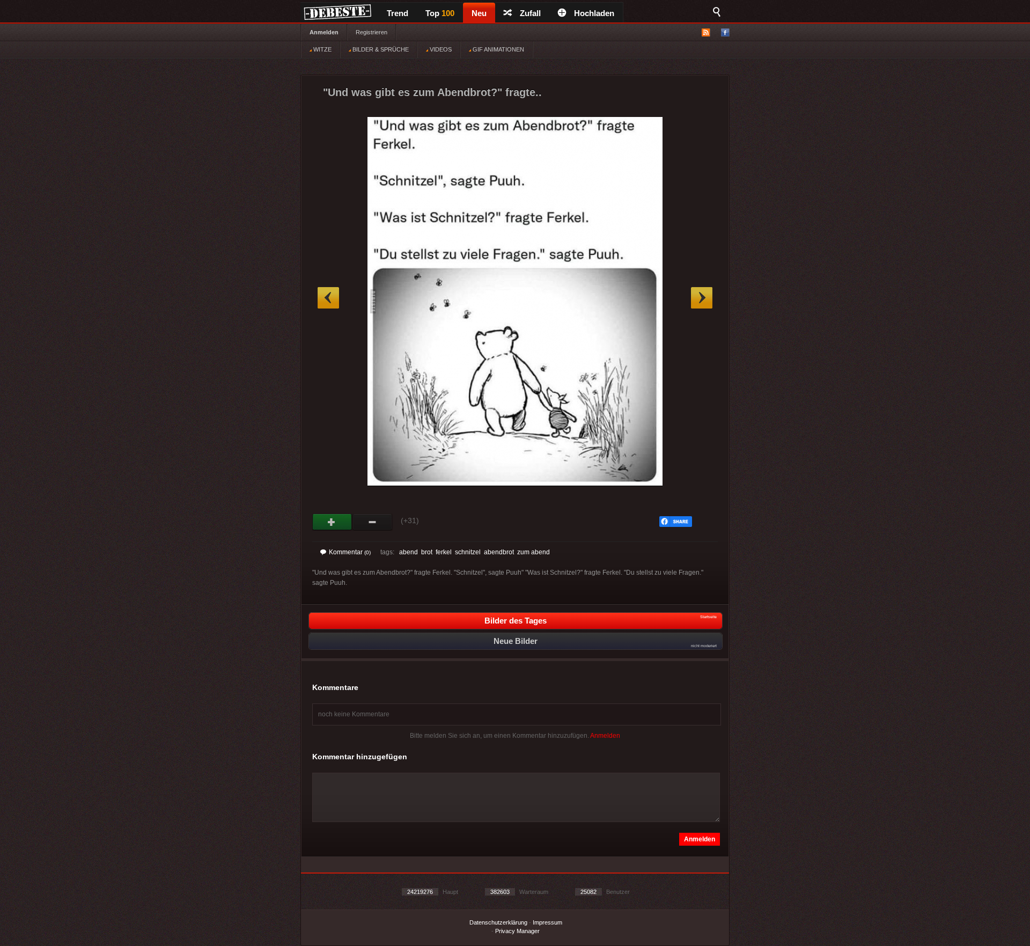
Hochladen (594, 13)
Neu (479, 13)
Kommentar (350, 552)
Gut (332, 522)
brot (426, 552)
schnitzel (468, 552)
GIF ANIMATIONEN (497, 49)
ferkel (444, 552)
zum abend (533, 552)
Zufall (530, 13)
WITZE (322, 49)
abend (408, 552)
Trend (397, 13)
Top (439, 13)
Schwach (372, 522)
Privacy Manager (517, 931)
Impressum (547, 922)
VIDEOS (440, 49)
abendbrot (499, 552)
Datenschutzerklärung (498, 922)
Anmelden (324, 32)
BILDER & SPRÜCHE (380, 49)
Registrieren (371, 32)
